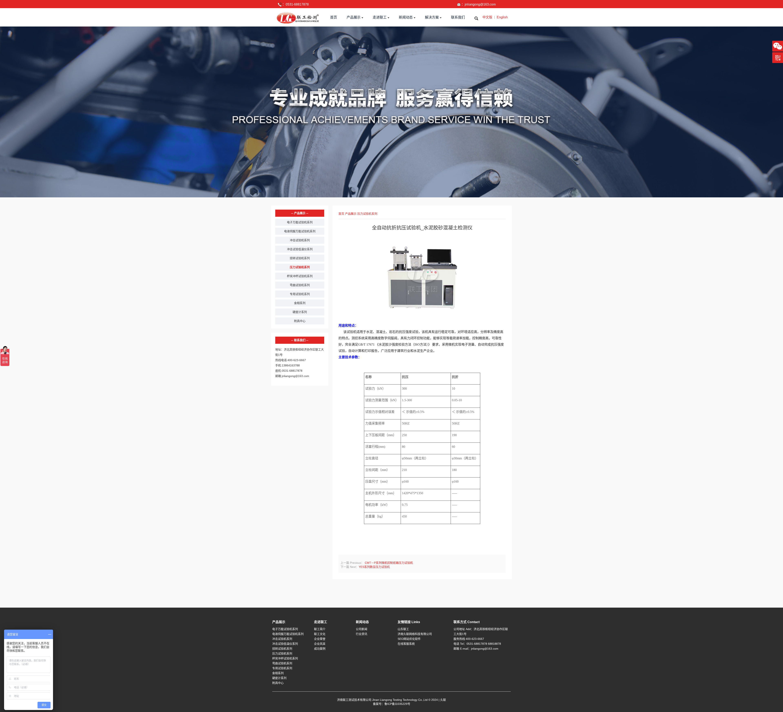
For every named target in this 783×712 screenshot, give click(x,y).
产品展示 (350, 213)
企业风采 (319, 643)
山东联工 (403, 629)
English (502, 17)
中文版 (487, 17)
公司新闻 (361, 629)
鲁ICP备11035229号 (397, 703)
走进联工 (320, 622)
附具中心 (299, 321)
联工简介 (319, 629)
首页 (341, 213)
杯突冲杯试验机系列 (300, 276)
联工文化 (319, 634)
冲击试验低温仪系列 (300, 249)
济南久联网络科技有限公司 (415, 634)
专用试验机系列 (300, 294)
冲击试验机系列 (300, 240)
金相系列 (299, 303)
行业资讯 (361, 634)
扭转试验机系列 (300, 258)
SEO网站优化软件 (409, 638)
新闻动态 (362, 622)
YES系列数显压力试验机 (374, 566)
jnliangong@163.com (480, 4)
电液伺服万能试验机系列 (299, 231)
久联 (443, 699)
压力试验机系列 (300, 267)
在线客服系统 (406, 643)
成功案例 (319, 648)
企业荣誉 (319, 638)
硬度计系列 (300, 312)
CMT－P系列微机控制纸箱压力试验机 (388, 562)
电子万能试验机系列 (300, 222)
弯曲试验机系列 (300, 285)
